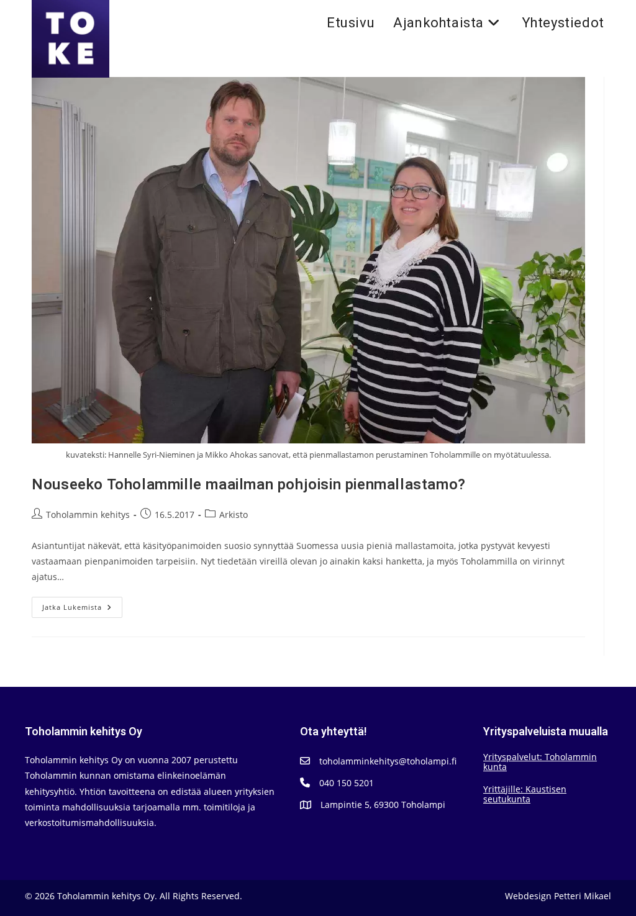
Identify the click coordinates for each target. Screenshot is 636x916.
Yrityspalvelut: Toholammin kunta (540, 762)
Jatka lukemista (82, 609)
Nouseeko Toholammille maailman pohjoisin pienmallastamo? (249, 485)
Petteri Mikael (582, 896)
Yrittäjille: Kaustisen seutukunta (524, 794)
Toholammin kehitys (88, 514)
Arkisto (233, 514)
